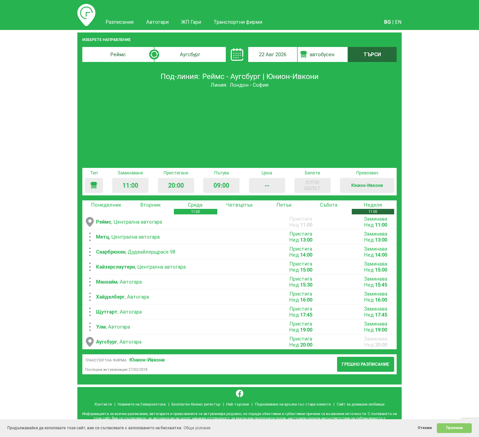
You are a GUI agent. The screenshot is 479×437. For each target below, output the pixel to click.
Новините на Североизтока (142, 404)
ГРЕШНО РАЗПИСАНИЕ (365, 364)
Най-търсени (237, 404)
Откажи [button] (425, 428)
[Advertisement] (239, 128)
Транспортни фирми (238, 22)
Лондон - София (249, 85)
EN (398, 22)
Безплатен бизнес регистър (196, 404)
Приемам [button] (454, 428)
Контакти (103, 404)
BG (387, 22)
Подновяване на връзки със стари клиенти (293, 404)
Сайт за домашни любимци (360, 404)
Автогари (157, 22)
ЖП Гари (191, 22)
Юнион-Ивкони (147, 360)
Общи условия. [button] (197, 428)
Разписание (86, 7)
